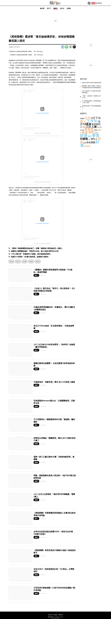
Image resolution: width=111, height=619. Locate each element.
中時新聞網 (96, 3)
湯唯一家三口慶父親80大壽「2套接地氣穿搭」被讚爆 (54, 457)
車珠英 (37, 261)
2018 (82, 130)
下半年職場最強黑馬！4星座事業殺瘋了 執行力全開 (91, 101)
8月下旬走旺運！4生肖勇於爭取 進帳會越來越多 (91, 91)
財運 (84, 135)
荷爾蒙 (95, 130)
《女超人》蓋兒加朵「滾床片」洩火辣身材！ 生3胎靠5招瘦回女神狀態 (54, 289)
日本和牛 (82, 118)
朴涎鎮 (24, 261)
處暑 (85, 132)
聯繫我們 (61, 614)
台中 (89, 139)
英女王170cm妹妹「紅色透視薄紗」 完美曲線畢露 (54, 326)
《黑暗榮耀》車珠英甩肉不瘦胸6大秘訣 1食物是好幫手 (55, 551)
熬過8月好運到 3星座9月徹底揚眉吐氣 (91, 82)
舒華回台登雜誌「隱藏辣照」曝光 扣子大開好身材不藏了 (55, 439)
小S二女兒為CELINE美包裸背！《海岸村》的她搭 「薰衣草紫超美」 (54, 345)
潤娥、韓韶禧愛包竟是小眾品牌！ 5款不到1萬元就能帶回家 (55, 476)
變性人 (94, 138)
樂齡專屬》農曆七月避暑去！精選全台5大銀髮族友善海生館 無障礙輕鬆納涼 (91, 86)
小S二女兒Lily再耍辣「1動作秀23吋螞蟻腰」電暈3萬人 (54, 495)
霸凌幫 (31, 261)
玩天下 (49, 8)
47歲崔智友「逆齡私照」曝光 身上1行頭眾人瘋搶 (54, 382)
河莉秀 (84, 142)
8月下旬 (96, 118)
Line (66, 46)
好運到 (69, 8)
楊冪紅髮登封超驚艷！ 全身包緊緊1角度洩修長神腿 (54, 364)
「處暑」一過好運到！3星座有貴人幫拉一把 (91, 96)
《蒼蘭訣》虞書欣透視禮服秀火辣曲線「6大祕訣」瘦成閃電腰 (53, 270)
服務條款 (55, 614)
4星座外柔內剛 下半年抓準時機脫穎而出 (91, 106)
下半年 (92, 121)
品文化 (62, 8)
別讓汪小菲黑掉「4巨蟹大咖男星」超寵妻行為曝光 (29, 256)
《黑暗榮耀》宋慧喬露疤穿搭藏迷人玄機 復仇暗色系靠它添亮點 (55, 514)
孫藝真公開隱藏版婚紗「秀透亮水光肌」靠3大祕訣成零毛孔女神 (34, 251)
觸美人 (36, 275)
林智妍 (11, 261)
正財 (88, 126)
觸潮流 (55, 8)
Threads (70, 46)
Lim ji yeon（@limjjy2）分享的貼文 (42, 132)
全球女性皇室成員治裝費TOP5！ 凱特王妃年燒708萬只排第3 (53, 532)
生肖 (88, 118)
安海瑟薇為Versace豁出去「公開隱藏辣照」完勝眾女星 (54, 401)
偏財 (90, 136)
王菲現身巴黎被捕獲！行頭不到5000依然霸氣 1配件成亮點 (54, 588)
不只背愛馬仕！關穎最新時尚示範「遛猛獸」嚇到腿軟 (54, 420)
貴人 (83, 121)
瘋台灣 (42, 8)
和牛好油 (87, 146)
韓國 (84, 127)
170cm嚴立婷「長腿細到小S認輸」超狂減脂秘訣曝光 (31, 254)
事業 (96, 135)
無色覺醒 (90, 142)
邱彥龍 (84, 138)
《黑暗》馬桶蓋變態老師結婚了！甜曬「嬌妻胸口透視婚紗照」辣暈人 (36, 248)
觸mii (55, 3)
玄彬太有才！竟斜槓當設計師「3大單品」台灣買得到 (54, 570)
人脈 (94, 126)
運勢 (91, 132)
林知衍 (18, 261)
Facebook (62, 46)
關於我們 (50, 614)
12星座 (87, 124)
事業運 (89, 129)
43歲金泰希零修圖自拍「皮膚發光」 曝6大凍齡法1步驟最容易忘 (54, 308)
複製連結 (74, 46)
